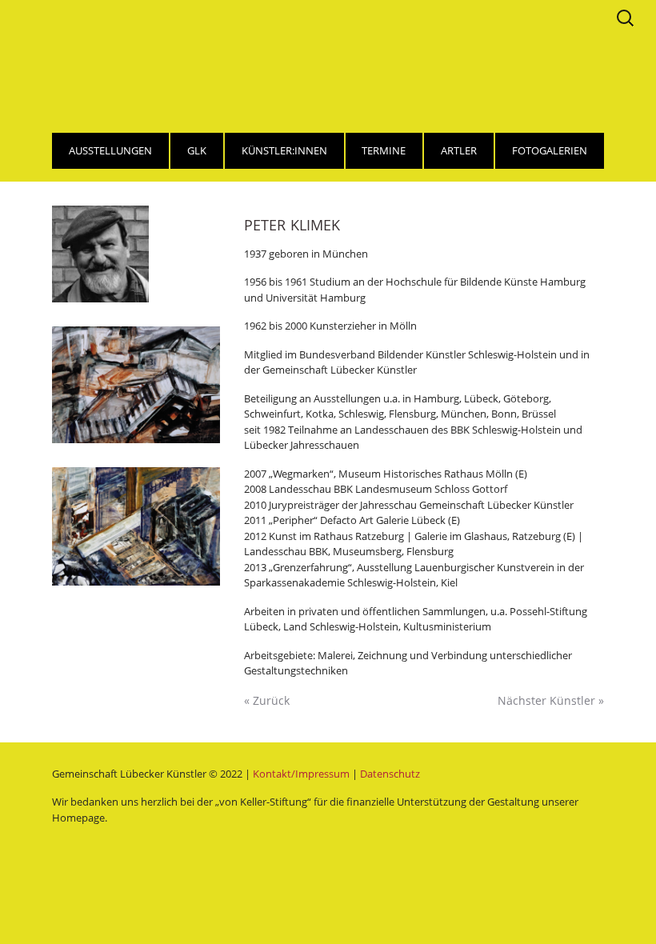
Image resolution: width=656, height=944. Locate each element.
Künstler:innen (284, 150)
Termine (384, 150)
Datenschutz (390, 773)
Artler (459, 150)
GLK (196, 150)
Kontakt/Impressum (301, 773)
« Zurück (267, 700)
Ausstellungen (110, 150)
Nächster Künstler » (551, 700)
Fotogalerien (549, 150)
